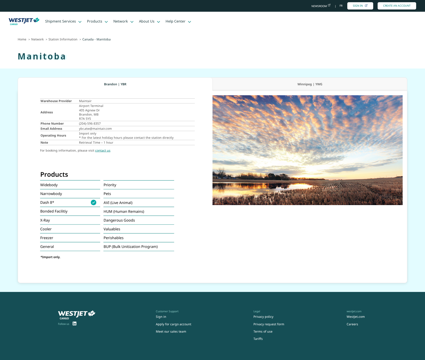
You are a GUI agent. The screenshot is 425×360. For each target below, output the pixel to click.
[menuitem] (75, 324)
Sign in (358, 6)
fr (341, 6)
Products (94, 21)
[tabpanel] (212, 187)
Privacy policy (263, 316)
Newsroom (319, 6)
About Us (147, 21)
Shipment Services (60, 21)
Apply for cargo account (173, 324)
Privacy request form (268, 324)
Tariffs (258, 339)
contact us (102, 150)
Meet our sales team (171, 331)
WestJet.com (356, 316)
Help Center (175, 21)
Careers (352, 324)
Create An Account (397, 6)
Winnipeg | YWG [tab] (310, 84)
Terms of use (262, 331)
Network (120, 21)
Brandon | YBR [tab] (115, 84)
